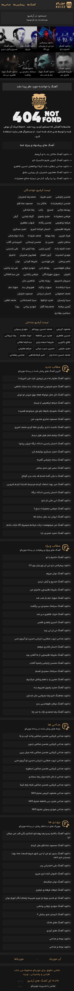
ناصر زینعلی (64, 261)
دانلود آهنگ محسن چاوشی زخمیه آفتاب (49, 663)
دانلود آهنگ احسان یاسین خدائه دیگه (50, 492)
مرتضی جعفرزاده (62, 216)
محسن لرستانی (33, 242)
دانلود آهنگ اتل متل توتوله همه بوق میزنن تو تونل (43, 395)
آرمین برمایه (64, 307)
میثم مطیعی (24, 349)
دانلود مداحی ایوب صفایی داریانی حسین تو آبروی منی (42, 639)
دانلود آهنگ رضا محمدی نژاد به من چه (50, 712)
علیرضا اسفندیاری (45, 342)
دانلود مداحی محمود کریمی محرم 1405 (50, 793)
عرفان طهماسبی (62, 268)
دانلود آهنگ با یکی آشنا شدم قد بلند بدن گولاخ (46, 476)
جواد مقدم (25, 336)
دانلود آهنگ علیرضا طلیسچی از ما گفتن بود (48, 655)
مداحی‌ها (6, 5)
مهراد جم (13, 287)
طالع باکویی (64, 342)
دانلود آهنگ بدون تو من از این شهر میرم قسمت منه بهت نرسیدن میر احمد (41, 855)
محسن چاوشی (63, 197)
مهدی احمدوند (62, 255)
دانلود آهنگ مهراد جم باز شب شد (53, 598)
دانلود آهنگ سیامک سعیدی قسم (52, 671)
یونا (17, 307)
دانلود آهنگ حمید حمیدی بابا (55, 533)
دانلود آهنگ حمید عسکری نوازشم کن (51, 452)
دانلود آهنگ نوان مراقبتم (57, 882)
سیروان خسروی (62, 281)
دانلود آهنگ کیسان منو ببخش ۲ (53, 914)
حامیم (12, 255)
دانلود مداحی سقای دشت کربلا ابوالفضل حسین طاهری (41, 166)
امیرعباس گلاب (14, 242)
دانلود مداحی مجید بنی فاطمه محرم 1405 (49, 801)
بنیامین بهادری (62, 313)
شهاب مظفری (27, 223)
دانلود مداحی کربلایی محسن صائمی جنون (49, 744)
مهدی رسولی (21, 329)
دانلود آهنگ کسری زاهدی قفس (53, 622)
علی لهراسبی (47, 261)
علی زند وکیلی (11, 268)
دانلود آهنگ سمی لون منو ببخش (53, 468)
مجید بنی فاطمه (43, 336)
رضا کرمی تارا (28, 249)
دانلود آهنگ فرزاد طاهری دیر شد (53, 614)
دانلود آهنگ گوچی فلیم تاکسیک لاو (50, 160)
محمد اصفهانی (62, 294)
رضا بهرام (50, 236)
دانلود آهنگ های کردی (58, 931)
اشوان (67, 274)
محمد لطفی (10, 300)
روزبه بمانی (44, 281)
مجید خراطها (47, 300)
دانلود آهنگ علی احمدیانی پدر (55, 866)
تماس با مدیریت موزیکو (43, 986)
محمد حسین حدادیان (59, 355)
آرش (15, 216)
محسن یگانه (45, 223)
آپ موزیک (55, 959)
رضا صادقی (28, 210)
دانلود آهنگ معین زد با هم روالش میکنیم (48, 679)
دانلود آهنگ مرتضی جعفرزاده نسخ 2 (52, 509)
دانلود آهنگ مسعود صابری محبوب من (50, 419)
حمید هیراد (45, 197)
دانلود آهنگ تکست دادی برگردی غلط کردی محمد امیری (42, 427)
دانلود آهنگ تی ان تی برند (57, 630)
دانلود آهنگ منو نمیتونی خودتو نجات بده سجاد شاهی (42, 387)
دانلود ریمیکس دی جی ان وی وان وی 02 (49, 565)
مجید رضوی (44, 216)
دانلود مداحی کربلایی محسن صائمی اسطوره (48, 769)
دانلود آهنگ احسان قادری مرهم (53, 647)
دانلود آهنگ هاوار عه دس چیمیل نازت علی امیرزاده (44, 378)
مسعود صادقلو (25, 203)
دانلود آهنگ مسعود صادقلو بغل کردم (50, 845)
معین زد (49, 242)
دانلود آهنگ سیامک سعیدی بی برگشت (50, 606)
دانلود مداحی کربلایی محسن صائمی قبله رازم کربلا (45, 785)
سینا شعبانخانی (28, 300)
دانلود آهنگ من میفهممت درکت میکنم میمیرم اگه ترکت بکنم (38, 525)
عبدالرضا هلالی (24, 342)
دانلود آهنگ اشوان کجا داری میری (52, 874)
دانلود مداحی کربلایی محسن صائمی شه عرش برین (44, 752)
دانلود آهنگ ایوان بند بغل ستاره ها (51, 517)
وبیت (25, 974)
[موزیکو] (64, 4)
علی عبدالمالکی (11, 274)
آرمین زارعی (44, 249)
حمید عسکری (19, 229)
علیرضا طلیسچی (62, 229)
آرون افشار (45, 255)
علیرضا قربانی (30, 261)
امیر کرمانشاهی (37, 355)
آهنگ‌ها (31, 5)
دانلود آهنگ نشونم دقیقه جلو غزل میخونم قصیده (44, 411)
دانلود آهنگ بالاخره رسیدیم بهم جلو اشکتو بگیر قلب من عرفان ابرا (38, 835)
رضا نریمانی (10, 336)
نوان (17, 261)
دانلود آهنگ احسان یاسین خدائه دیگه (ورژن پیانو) (44, 444)
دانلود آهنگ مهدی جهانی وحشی (53, 906)
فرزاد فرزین (64, 236)
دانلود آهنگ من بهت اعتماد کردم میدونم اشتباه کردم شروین (38, 484)
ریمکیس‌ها (19, 5)
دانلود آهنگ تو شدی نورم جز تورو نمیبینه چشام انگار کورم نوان (37, 898)
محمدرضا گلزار (47, 307)
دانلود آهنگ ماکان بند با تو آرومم (52, 154)
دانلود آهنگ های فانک (58, 923)
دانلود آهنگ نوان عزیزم (58, 574)
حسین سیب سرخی (45, 349)
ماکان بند (41, 203)
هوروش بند (28, 287)
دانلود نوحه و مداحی (59, 939)
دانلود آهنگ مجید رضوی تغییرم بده (52, 688)
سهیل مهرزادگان (51, 274)
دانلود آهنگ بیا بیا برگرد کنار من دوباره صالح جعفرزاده (41, 178)
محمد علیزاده (34, 236)
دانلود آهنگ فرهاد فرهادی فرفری (53, 890)
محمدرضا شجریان (27, 197)
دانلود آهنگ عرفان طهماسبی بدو (53, 704)
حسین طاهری (63, 336)
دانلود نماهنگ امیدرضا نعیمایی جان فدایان (48, 696)
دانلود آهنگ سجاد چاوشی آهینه (53, 460)
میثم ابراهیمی (62, 223)
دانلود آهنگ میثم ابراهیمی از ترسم (52, 403)
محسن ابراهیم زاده (60, 203)
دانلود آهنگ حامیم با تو (58, 557)
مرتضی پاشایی (30, 274)
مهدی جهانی (28, 268)
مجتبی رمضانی (17, 355)
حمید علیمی (64, 349)
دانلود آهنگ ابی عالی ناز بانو (55, 501)
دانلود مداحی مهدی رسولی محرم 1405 (51, 809)
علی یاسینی (12, 249)
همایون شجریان (27, 255)
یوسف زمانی (63, 210)
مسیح (50, 210)
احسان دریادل (44, 294)
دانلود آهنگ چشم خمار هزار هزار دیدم (51, 435)
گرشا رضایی (28, 216)
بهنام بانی (44, 268)
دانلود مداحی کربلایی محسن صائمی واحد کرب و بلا (44, 736)
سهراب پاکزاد (45, 287)
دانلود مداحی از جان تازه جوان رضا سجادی (49, 777)
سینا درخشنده (63, 287)
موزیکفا (19, 959)
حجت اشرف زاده (62, 249)
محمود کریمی (63, 329)
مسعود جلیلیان (25, 294)
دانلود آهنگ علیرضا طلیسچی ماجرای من (50, 590)
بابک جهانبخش (16, 236)
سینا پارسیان (63, 300)
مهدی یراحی (29, 307)
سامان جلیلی (64, 242)
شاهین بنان (28, 281)
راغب (40, 210)
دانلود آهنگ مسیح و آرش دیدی (54, 582)
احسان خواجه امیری (40, 229)
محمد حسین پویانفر (42, 329)
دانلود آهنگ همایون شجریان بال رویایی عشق (45, 172)
